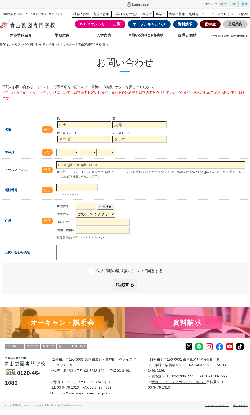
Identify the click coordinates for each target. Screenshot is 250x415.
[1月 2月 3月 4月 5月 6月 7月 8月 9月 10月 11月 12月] (88, 152)
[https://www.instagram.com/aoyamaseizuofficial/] (209, 346)
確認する (125, 284)
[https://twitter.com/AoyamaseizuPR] (188, 346)
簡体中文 (32, 346)
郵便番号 (63, 206)
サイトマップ (240, 405)
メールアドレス (16, 170)
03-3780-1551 (183, 376)
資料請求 (185, 24)
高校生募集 (101, 14)
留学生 (210, 24)
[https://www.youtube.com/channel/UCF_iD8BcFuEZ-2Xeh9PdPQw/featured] (229, 346)
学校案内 (62, 35)
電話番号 (11, 190)
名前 (8, 129)
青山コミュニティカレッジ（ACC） (178, 382)
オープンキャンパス (149, 24)
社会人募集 (81, 14)
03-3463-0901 (200, 365)
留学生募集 (177, 14)
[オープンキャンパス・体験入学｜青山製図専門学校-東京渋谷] (62, 322)
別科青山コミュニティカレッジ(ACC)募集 (218, 14)
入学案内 (104, 35)
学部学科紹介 (21, 35)
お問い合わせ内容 (17, 252)
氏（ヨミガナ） (67, 132)
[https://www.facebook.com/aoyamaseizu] (219, 346)
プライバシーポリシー (217, 405)
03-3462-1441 (95, 371)
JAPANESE (14, 346)
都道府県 (63, 214)
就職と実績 (187, 35)
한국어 (63, 346)
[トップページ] (28, 24)
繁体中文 (48, 346)
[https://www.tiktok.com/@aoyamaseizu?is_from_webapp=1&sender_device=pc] (240, 346)
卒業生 (160, 14)
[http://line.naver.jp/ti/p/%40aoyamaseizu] (199, 346)
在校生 (147, 14)
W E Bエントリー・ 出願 (100, 24)
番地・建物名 (66, 230)
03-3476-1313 (68, 387)
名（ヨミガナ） (122, 132)
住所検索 (105, 206)
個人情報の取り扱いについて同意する (129, 271)
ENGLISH (78, 346)
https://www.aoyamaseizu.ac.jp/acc (84, 393)
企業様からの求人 (125, 14)
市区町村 (63, 222)
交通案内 (235, 24)
